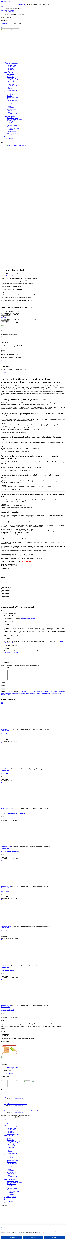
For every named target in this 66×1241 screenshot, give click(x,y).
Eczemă (9, 75)
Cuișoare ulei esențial (7, 970)
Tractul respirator (11, 121)
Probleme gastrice (11, 131)
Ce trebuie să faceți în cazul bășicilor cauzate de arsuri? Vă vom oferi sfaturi (23, 1111)
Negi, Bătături (10, 74)
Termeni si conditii (8, 1069)
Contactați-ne (21, 4)
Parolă (6, 17)
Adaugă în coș (4, 321)
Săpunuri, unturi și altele (13, 71)
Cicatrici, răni (10, 77)
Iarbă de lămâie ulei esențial (10, 851)
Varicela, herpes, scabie (13, 80)
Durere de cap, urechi (12, 118)
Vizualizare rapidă (5, 730)
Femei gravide (10, 110)
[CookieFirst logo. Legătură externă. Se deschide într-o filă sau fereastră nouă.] (1, 1227)
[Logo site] (9, 7)
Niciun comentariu (18, 1098)
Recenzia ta (4, 679)
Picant (7, 577)
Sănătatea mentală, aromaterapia (15, 119)
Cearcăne (9, 96)
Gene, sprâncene (11, 99)
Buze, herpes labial (12, 100)
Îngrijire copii (10, 104)
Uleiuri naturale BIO (12, 65)
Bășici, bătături (11, 82)
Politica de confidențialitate (11, 1067)
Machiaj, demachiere (12, 97)
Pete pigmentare (11, 81)
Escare (8, 87)
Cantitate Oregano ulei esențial (10, 319)
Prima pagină (4, 141)
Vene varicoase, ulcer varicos (14, 123)
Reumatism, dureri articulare (14, 128)
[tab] (6, 372)
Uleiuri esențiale (11, 66)
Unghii (9, 106)
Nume (3, 682)
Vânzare (8, 694)
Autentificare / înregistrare (10, 1202)
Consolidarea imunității (13, 125)
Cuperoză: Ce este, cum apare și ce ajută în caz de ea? (17, 1097)
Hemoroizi (9, 122)
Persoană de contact (9, 1073)
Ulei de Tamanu (6, 931)
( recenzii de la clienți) (7, 275)
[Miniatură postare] (5, 1095)
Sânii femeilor (10, 115)
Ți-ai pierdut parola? (6, 23)
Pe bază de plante (10, 571)
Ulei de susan (5, 891)
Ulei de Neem (5, 734)
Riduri (8, 101)
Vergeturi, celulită (11, 109)
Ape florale (10, 68)
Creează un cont (11, 11)
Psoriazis (9, 88)
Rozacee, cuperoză (12, 90)
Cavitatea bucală (11, 129)
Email (3, 685)
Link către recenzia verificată (28, 618)
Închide (2, 1207)
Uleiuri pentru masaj (12, 69)
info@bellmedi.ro (5, 1)
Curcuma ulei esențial (8, 1010)
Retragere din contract (9, 1070)
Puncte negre (10, 94)
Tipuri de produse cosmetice (15, 141)
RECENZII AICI (26, 561)
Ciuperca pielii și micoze (13, 78)
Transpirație (10, 126)
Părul (8, 112)
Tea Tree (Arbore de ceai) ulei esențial (13, 813)
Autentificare (4, 20)
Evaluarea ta (4, 668)
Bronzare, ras (10, 107)
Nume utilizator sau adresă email (12, 14)
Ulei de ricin (5, 773)
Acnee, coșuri (10, 93)
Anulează (3, 317)
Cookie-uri (6, 1071)
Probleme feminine (12, 113)
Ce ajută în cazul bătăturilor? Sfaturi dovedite (15, 1104)
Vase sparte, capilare (12, 85)
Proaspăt (8, 583)
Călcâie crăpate (11, 84)
